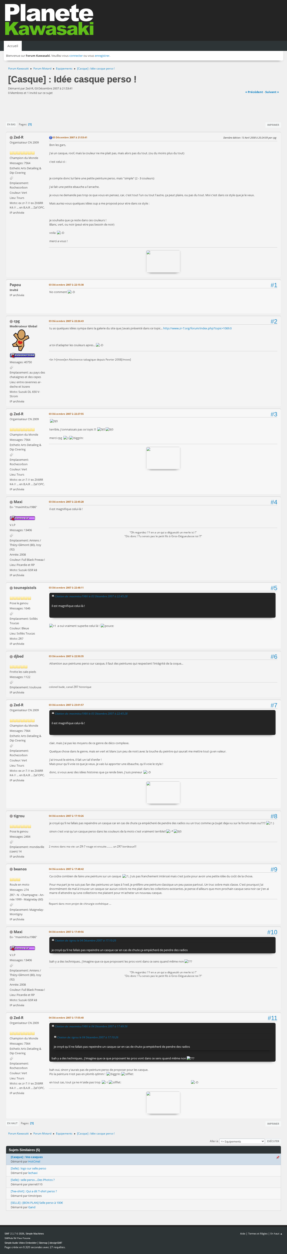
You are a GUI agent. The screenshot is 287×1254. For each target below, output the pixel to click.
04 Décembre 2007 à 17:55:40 (66, 1017)
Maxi (18, 501)
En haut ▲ (276, 1233)
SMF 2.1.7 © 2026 (14, 1233)
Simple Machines (35, 1233)
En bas (11, 124)
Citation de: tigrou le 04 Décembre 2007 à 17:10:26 (85, 940)
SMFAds (8, 1238)
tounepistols (25, 587)
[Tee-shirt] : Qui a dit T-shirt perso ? (34, 1191)
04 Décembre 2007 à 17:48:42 (66, 869)
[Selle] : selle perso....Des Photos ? (33, 1180)
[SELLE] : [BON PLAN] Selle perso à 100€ (37, 1203)
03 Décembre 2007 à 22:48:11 (66, 587)
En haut (12, 1123)
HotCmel (34, 1161)
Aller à (214, 1141)
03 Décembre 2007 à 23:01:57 (66, 704)
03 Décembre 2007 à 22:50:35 (66, 656)
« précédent (254, 92)
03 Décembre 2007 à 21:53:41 (69, 137)
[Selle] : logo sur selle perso (28, 1168)
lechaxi (32, 1173)
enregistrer (102, 56)
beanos (20, 869)
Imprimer (273, 124)
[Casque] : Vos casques (27, 1157)
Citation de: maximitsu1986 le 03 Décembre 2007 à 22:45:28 (91, 596)
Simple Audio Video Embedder (20, 1242)
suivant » (272, 92)
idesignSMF (56, 1242)
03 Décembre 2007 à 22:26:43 (66, 321)
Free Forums (23, 1238)
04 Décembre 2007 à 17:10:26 (66, 815)
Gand (31, 1207)
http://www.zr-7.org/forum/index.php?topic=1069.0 (197, 328)
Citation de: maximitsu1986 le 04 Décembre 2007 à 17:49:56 (91, 1026)
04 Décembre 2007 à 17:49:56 (66, 931)
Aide (242, 1233)
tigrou (19, 815)
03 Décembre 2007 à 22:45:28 (66, 501)
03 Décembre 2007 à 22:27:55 (66, 413)
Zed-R (19, 137)
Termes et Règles (257, 1233)
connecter (76, 56)
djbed (19, 656)
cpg (17, 321)
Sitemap (43, 1242)
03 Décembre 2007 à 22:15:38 (66, 284)
